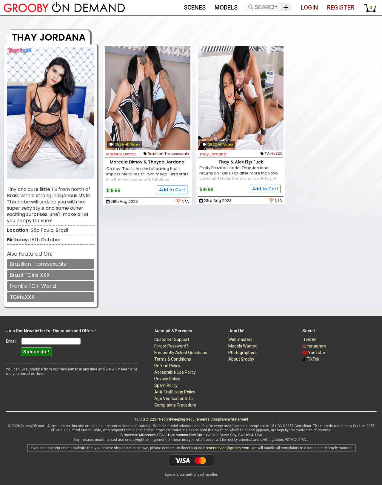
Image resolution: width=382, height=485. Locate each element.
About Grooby (241, 359)
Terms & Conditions (172, 359)
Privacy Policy (167, 378)
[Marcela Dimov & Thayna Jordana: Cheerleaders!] (147, 98)
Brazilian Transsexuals (38, 264)
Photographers (242, 352)
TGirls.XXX (22, 297)
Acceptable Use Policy (175, 372)
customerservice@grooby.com (223, 448)
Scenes (195, 7)
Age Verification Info (173, 398)
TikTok (313, 359)
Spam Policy (166, 385)
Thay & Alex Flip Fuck (240, 162)
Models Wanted (243, 346)
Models (226, 7)
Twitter (310, 339)
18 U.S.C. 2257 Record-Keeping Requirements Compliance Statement (191, 419)
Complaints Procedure (175, 405)
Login (309, 7)
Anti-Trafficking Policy (174, 392)
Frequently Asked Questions (180, 352)
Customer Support (171, 339)
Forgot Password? (171, 346)
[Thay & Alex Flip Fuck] (241, 98)
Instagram (316, 346)
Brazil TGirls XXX (30, 275)
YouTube (316, 352)
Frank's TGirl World (33, 286)
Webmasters (240, 339)
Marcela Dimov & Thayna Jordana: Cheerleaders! (147, 165)
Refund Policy (167, 365)
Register (340, 7)
